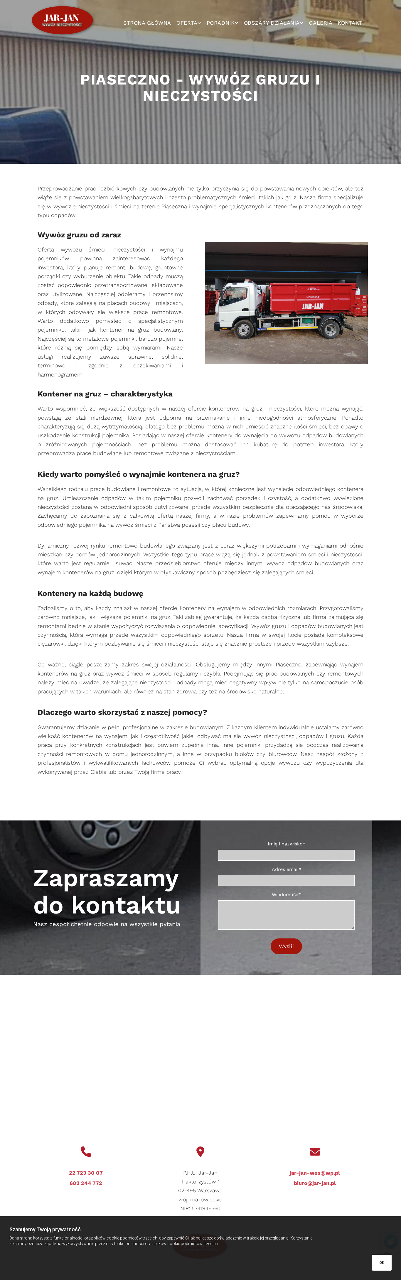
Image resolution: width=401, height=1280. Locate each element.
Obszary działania (272, 23)
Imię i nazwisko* (286, 844)
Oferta (186, 23)
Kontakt (350, 23)
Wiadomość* (286, 894)
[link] (189, 23)
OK (381, 1262)
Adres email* (286, 869)
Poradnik (221, 23)
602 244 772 (86, 1183)
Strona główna (147, 23)
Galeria (320, 23)
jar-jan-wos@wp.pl (315, 1173)
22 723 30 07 (86, 1173)
